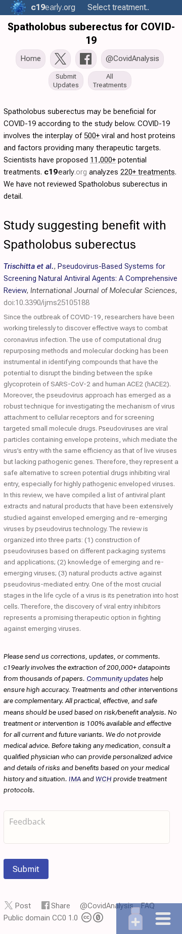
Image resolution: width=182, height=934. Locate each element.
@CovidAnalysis (106, 905)
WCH (104, 779)
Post (23, 905)
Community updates (117, 678)
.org (53, 7)
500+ (92, 135)
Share (60, 905)
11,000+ (103, 159)
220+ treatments (147, 172)
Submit (26, 869)
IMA (75, 779)
